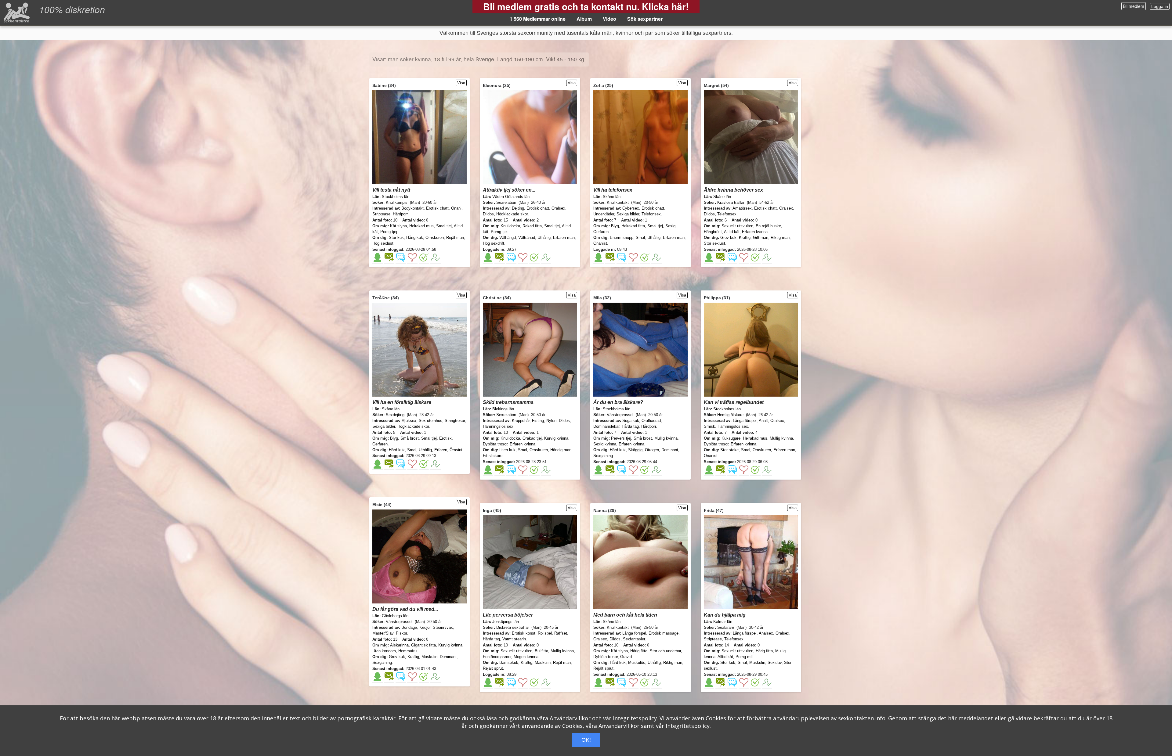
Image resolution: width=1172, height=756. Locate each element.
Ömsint (456, 450)
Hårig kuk (414, 237)
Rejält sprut (493, 668)
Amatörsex (742, 208)
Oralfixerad (651, 420)
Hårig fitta (638, 651)
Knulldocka (510, 226)
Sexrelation (506, 202)
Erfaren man (564, 237)
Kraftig (745, 237)
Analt (763, 420)
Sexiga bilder (628, 214)
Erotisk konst (523, 633)
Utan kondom (384, 651)
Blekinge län (503, 409)
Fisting (538, 420)
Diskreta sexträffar (512, 627)
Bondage (409, 627)
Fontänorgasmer (497, 656)
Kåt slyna (398, 226)
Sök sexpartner (645, 18)
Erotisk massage (663, 633)
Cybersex (630, 208)
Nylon (551, 420)
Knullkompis (396, 202)
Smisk (709, 426)
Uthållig (544, 237)
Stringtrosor (455, 420)
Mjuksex (408, 420)
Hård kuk (397, 450)
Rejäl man (455, 237)
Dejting (518, 208)
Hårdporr (400, 214)
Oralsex (558, 208)
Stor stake (729, 450)
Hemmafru (407, 651)
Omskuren (434, 237)
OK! (586, 740)
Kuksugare (731, 438)
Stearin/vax (443, 627)
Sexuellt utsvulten (737, 226)
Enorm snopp (621, 237)
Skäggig (635, 450)
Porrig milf (745, 656)
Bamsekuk (508, 662)
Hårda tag (630, 426)
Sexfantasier (634, 639)
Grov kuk (728, 237)
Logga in (1159, 6)
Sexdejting (395, 414)
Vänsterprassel (620, 414)
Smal (640, 237)
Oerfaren (601, 231)
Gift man (760, 237)
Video (609, 18)
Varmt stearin (514, 639)
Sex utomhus (430, 420)
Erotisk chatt (437, 208)
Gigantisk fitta (423, 645)
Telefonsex (651, 214)
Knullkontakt (618, 202)
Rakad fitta (532, 226)
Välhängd (507, 237)
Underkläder (603, 214)
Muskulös (636, 662)
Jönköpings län (505, 621)
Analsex (766, 633)
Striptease (381, 214)
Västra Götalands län (511, 196)
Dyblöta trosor (495, 444)
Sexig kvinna (604, 444)
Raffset (560, 633)
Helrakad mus (421, 226)
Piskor (401, 633)
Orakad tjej (532, 438)
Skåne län (611, 196)
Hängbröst (713, 231)
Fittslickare (492, 455)
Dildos (488, 214)
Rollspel (545, 633)
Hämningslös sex (498, 426)
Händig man (560, 450)
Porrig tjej (388, 231)
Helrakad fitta (633, 226)
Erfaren (440, 450)
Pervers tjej (621, 438)
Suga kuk (630, 420)
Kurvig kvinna (556, 438)
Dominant (669, 450)
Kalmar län (722, 621)
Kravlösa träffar (730, 202)
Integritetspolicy (635, 718)
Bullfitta (541, 651)
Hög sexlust (382, 243)
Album (584, 18)
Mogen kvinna (526, 656)
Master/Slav (382, 633)
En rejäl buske (768, 226)
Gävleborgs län (395, 616)
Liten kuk (507, 450)
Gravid (626, 656)
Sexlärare (725, 627)
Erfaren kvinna (755, 231)
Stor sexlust (714, 243)
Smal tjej (444, 226)
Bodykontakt (412, 208)
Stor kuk (396, 237)
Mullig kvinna (666, 438)
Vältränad (526, 237)
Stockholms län (395, 196)
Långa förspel (745, 420)
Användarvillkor (570, 718)
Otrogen (652, 450)
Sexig (670, 226)
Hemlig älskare (730, 414)
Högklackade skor (512, 214)
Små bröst (409, 438)
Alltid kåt (732, 231)
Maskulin (429, 656)
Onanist (600, 243)
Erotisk (445, 438)
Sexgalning (603, 455)
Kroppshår (521, 420)
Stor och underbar (665, 651)
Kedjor (424, 627)
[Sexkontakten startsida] (16, 12)
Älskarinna (399, 645)
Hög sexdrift (493, 243)
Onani (456, 208)
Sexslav (775, 662)
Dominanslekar (606, 426)
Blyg (615, 226)
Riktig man (780, 237)
